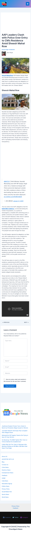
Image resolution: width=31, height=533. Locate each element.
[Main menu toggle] (27, 4)
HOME (3, 478)
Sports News (5, 494)
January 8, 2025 (18, 201)
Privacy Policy (6, 489)
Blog (3, 462)
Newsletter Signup (7, 483)
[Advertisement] (15, 23)
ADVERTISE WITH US (8, 459)
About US (4, 456)
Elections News (6, 470)
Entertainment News (7, 472)
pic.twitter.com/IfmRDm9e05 (13, 197)
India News (5, 481)
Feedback (4, 475)
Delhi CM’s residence (8, 208)
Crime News (5, 467)
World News (5, 497)
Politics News (5, 486)
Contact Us (5, 464)
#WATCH (7, 181)
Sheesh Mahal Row (7, 75)
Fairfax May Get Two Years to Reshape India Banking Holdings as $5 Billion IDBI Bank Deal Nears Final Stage (14, 446)
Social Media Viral (7, 491)
